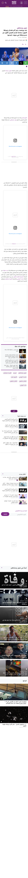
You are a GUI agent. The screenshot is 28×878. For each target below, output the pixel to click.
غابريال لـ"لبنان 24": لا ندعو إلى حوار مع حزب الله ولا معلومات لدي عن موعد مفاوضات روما (10, 495)
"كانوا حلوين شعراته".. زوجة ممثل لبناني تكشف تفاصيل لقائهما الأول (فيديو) (11, 367)
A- (25, 44)
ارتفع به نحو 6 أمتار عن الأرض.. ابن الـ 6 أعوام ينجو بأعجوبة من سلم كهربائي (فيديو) (15, 703)
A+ (23, 44)
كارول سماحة (8, 71)
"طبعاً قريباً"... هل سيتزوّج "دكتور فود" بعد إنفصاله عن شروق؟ (10, 443)
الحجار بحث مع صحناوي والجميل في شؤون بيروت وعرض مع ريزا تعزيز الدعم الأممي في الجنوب (11, 361)
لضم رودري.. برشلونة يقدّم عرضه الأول (11, 350)
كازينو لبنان (24, 118)
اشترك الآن (7, 6)
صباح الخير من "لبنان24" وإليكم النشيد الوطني (11, 501)
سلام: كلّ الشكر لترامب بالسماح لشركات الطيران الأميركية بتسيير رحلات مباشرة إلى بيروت (11, 356)
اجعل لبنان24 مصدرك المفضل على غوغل (15, 40)
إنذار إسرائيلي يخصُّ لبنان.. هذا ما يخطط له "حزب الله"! (10, 478)
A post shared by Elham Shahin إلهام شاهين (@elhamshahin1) (15, 338)
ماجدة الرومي (20, 279)
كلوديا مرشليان (8, 279)
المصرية (22, 277)
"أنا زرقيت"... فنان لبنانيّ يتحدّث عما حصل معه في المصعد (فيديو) (10, 431)
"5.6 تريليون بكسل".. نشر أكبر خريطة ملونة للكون (14, 725)
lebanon (14, 243)
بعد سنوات (5, 270)
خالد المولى (13, 156)
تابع (14, 411)
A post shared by (19, 156)
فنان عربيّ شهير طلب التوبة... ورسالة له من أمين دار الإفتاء (11, 425)
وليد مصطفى (13, 120)
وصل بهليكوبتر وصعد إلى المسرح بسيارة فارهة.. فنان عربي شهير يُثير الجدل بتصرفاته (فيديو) (15, 674)
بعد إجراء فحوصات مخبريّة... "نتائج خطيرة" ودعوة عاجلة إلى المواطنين (10, 483)
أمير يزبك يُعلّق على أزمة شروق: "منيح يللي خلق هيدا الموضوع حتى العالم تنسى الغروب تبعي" (10, 437)
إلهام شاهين (16, 277)
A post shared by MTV (20, 243)
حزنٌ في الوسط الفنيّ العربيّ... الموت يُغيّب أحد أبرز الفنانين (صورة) (10, 419)
